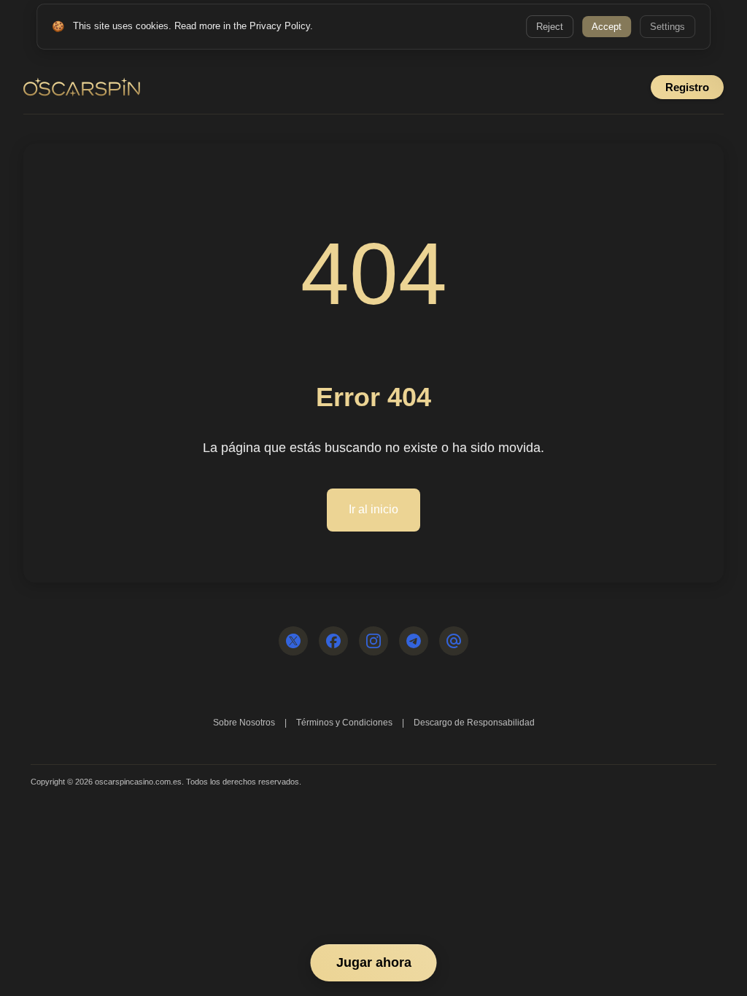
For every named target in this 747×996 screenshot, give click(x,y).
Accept (607, 26)
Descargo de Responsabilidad (474, 722)
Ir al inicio (373, 509)
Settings (667, 26)
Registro (687, 87)
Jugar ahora (373, 962)
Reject (549, 26)
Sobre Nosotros (244, 722)
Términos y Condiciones (344, 722)
